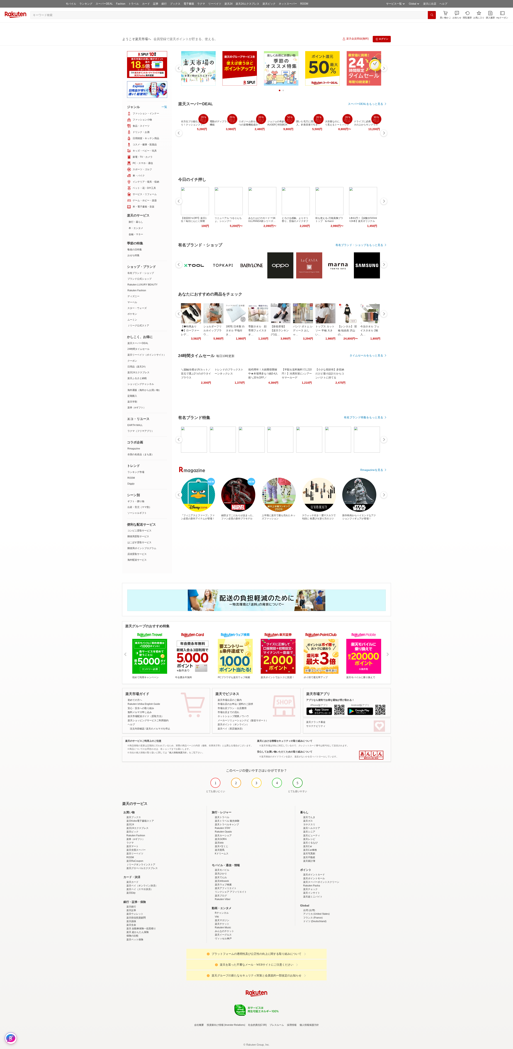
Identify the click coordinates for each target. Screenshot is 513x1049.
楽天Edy (130, 892)
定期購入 (132, 396)
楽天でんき (309, 817)
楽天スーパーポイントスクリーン (321, 882)
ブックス (175, 3)
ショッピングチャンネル (140, 384)
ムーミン (132, 319)
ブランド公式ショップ (139, 278)
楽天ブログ (221, 895)
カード (146, 3)
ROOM (304, 3)
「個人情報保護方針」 (178, 752)
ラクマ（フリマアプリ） (140, 431)
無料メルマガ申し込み (140, 712)
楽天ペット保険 (134, 939)
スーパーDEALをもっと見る (365, 103)
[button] (456, 15)
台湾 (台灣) (309, 910)
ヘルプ (443, 3)
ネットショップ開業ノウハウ (233, 716)
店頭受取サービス (137, 554)
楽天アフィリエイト (225, 888)
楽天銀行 (131, 906)
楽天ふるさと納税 (137, 378)
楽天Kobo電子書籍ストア (140, 820)
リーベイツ (214, 3)
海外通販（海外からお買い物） (144, 390)
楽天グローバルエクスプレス (142, 868)
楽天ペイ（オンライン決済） (142, 885)
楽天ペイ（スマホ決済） (139, 889)
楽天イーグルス (223, 934)
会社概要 (199, 1025)
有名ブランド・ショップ (140, 273)
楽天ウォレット (134, 913)
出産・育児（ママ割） (139, 507)
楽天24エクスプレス (247, 3)
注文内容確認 (137, 728)
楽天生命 (131, 925)
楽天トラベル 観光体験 (227, 820)
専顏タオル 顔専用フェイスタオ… (257, 330)
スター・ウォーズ (137, 308)
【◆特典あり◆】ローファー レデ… (190, 330)
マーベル (132, 302)
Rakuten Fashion (136, 290)
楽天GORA (221, 839)
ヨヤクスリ (309, 824)
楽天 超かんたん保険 (137, 932)
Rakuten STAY (222, 828)
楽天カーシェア (223, 835)
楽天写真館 (309, 853)
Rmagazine (133, 448)
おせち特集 (133, 255)
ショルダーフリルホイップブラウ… (212, 330)
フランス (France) (313, 917)
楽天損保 (131, 921)
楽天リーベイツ (134, 853)
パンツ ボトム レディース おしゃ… (303, 330)
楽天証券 (131, 910)
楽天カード (132, 882)
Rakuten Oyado (223, 831)
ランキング (85, 3)
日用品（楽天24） (137, 366)
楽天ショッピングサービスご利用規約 (148, 720)
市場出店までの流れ (228, 712)
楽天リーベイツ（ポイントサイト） (146, 354)
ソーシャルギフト (137, 513)
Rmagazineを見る (371, 469)
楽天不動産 (309, 857)
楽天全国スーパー (136, 850)
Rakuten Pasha (311, 885)
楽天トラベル (222, 817)
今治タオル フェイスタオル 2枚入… (369, 330)
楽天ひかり (221, 873)
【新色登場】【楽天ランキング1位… (280, 330)
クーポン (132, 360)
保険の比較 (132, 935)
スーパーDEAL (104, 3)
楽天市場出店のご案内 (230, 700)
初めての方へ (135, 700)
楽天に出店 (429, 3)
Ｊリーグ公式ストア (138, 325)
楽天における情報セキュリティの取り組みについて (284, 740)
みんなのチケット (224, 931)
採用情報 (292, 1025)
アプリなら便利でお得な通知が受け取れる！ (330, 700)
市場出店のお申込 (227, 704)
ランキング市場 (135, 472)
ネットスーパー (288, 3)
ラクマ (201, 3)
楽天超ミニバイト (312, 896)
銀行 (164, 3)
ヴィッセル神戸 (223, 938)
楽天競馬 (219, 850)
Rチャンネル (222, 912)
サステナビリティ (315, 726)
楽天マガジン (222, 920)
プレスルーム (277, 1025)
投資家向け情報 (215, 1025)
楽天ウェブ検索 (223, 884)
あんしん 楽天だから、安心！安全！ (371, 755)
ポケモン (132, 314)
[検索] (432, 15)
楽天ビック (269, 3)
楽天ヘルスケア (311, 828)
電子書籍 (189, 3)
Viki (217, 916)
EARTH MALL (135, 425)
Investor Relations (234, 1025)
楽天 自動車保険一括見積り (141, 928)
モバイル (71, 3)
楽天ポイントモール (314, 878)
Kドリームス (221, 853)
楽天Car (307, 846)
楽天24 (228, 3)
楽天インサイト (311, 892)
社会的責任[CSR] (257, 1025)
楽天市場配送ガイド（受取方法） (146, 716)
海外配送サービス (137, 559)
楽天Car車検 (310, 850)
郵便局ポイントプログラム (141, 548)
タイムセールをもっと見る (366, 355)
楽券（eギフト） (136, 407)
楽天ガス (308, 820)
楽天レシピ (309, 839)
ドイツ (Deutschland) (314, 921)
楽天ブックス (133, 817)
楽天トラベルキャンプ (227, 824)
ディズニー (133, 296)
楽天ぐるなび (310, 842)
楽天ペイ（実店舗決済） (231, 728)
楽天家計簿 (309, 861)
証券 (155, 3)
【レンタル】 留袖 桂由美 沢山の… (347, 330)
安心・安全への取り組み (141, 708)
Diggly (130, 483)
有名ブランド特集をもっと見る (363, 417)
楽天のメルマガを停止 (158, 728)
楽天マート (132, 846)
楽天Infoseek (222, 881)
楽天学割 (132, 401)
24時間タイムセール (138, 349)
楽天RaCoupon (134, 861)
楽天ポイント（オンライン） (233, 724)
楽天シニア (309, 831)
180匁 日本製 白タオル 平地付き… (235, 330)
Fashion (120, 3)
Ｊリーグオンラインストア (140, 864)
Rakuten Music (223, 927)
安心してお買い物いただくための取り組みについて (284, 751)
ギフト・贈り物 (135, 501)
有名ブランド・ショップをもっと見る (359, 245)
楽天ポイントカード (314, 874)
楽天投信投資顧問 (136, 917)
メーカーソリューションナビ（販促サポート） (243, 720)
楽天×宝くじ (221, 846)
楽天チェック (310, 889)
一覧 (164, 106)
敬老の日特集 (134, 249)
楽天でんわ (221, 877)
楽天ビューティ (311, 835)
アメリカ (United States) (316, 913)
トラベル (133, 3)
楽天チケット (222, 924)
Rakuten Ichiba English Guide (144, 704)
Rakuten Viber (222, 899)
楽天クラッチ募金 (315, 722)
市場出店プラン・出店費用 (232, 708)
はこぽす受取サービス (139, 542)
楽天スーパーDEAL (137, 343)
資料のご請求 (246, 704)
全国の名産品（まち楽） (140, 454)
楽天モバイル (222, 870)
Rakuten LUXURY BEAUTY (142, 284)
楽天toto (219, 842)
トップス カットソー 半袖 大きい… (324, 330)
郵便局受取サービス (138, 536)
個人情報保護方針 (309, 1025)
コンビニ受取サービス (139, 530)
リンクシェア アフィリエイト (231, 891)
